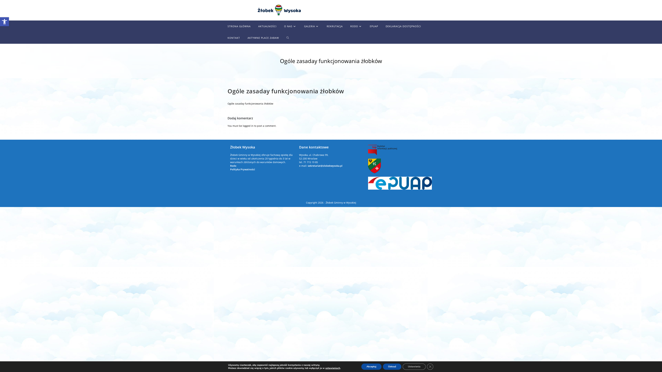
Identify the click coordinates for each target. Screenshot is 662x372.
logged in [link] (248, 125)
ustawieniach (332, 368)
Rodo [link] (233, 165)
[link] (4, 21)
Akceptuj (371, 366)
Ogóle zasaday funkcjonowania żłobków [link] (250, 103)
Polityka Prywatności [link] (242, 169)
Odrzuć (392, 366)
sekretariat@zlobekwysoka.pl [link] (325, 165)
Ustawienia (414, 366)
